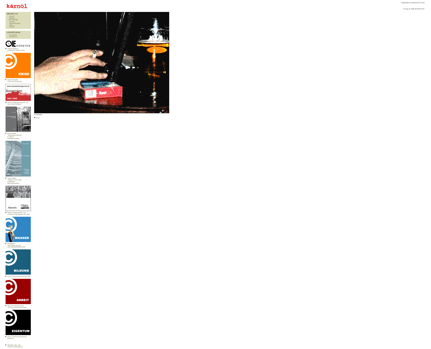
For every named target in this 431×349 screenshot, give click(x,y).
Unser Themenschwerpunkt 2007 (19, 276)
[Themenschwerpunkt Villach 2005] (18, 334)
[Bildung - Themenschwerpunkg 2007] (18, 274)
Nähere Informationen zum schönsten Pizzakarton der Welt (18, 213)
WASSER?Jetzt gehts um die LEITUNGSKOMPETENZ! (16, 245)
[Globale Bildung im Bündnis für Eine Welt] (18, 46)
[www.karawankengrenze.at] (18, 100)
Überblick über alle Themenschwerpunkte (15, 346)
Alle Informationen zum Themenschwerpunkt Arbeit (16, 306)
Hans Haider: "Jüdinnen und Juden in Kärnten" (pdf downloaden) (14, 180)
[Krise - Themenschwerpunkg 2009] (18, 77)
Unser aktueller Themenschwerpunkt (14, 80)
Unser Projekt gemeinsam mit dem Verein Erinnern (17, 103)
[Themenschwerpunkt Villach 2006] (18, 303)
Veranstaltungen (14, 23)
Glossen (12, 18)
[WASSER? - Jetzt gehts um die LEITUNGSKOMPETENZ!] (18, 241)
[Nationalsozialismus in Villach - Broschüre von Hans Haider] (18, 131)
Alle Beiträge (13, 20)
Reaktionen (13, 37)
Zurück (37, 118)
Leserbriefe (13, 35)
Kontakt (12, 27)
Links (11, 25)
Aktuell (11, 16)
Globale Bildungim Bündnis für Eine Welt (16, 49)
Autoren (12, 22)
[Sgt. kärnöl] (18, 210)
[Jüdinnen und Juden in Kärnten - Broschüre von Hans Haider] (18, 176)
